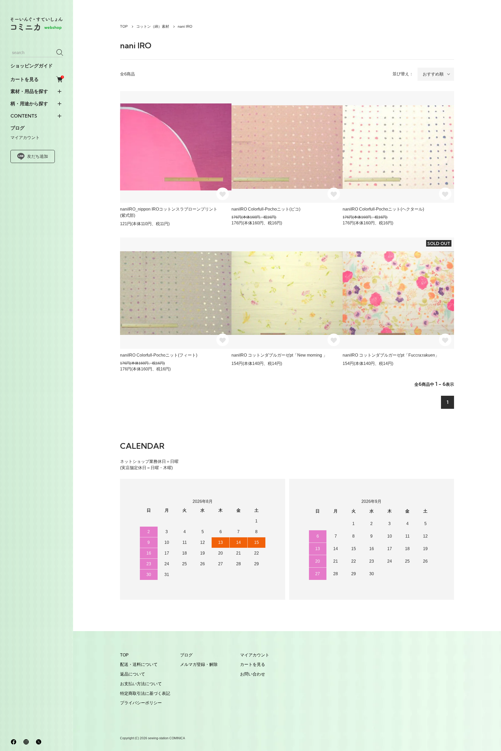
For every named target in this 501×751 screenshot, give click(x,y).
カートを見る (36, 79)
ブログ (17, 128)
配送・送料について (139, 664)
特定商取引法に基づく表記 (145, 693)
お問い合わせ (252, 674)
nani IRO (185, 26)
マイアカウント (25, 137)
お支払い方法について (141, 684)
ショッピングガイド (31, 65)
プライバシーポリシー (141, 703)
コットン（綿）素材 (152, 26)
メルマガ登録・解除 (199, 664)
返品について (132, 674)
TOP (124, 26)
